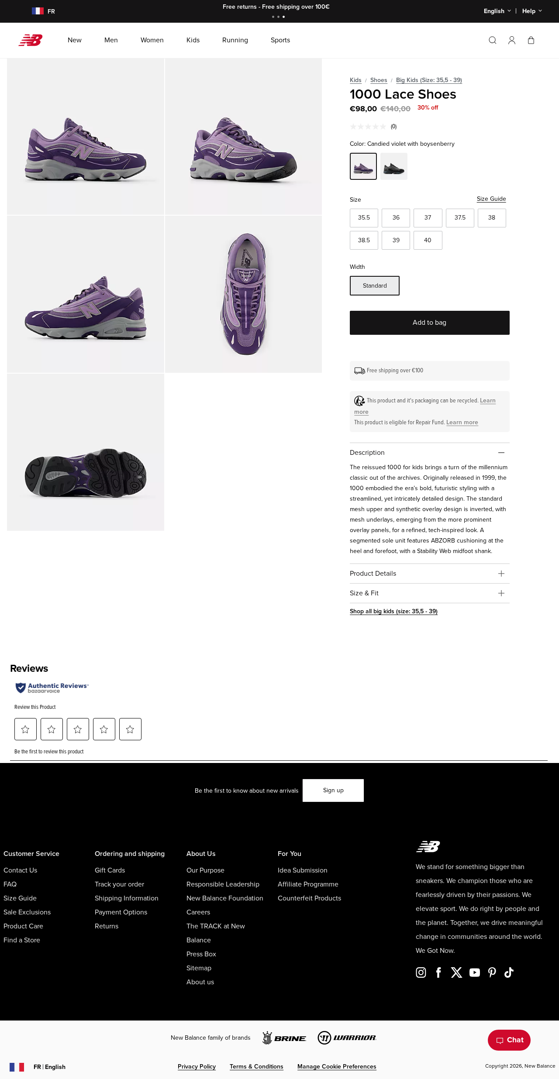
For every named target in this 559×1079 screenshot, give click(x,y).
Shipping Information (127, 898)
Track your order (119, 884)
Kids (356, 80)
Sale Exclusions (27, 912)
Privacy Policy (197, 1066)
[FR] (32, 11)
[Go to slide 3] (284, 17)
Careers (198, 912)
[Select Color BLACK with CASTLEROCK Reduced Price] (393, 167)
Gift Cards (110, 870)
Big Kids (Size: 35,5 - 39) (429, 80)
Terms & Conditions (256, 1066)
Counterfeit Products (309, 898)
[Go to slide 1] (274, 17)
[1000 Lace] (85, 136)
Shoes (378, 80)
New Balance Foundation (224, 898)
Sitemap (198, 968)
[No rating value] (370, 126)
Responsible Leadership (222, 884)
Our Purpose (205, 870)
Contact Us (20, 870)
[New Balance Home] (33, 40)
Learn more (462, 422)
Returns (106, 926)
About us (200, 982)
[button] (512, 40)
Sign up (333, 790)
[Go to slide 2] (279, 17)
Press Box (201, 954)
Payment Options (121, 912)
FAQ (10, 884)
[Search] (493, 40)
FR (50, 1067)
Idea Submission (303, 870)
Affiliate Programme (308, 884)
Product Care (23, 926)
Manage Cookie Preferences (336, 1066)
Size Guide (491, 199)
